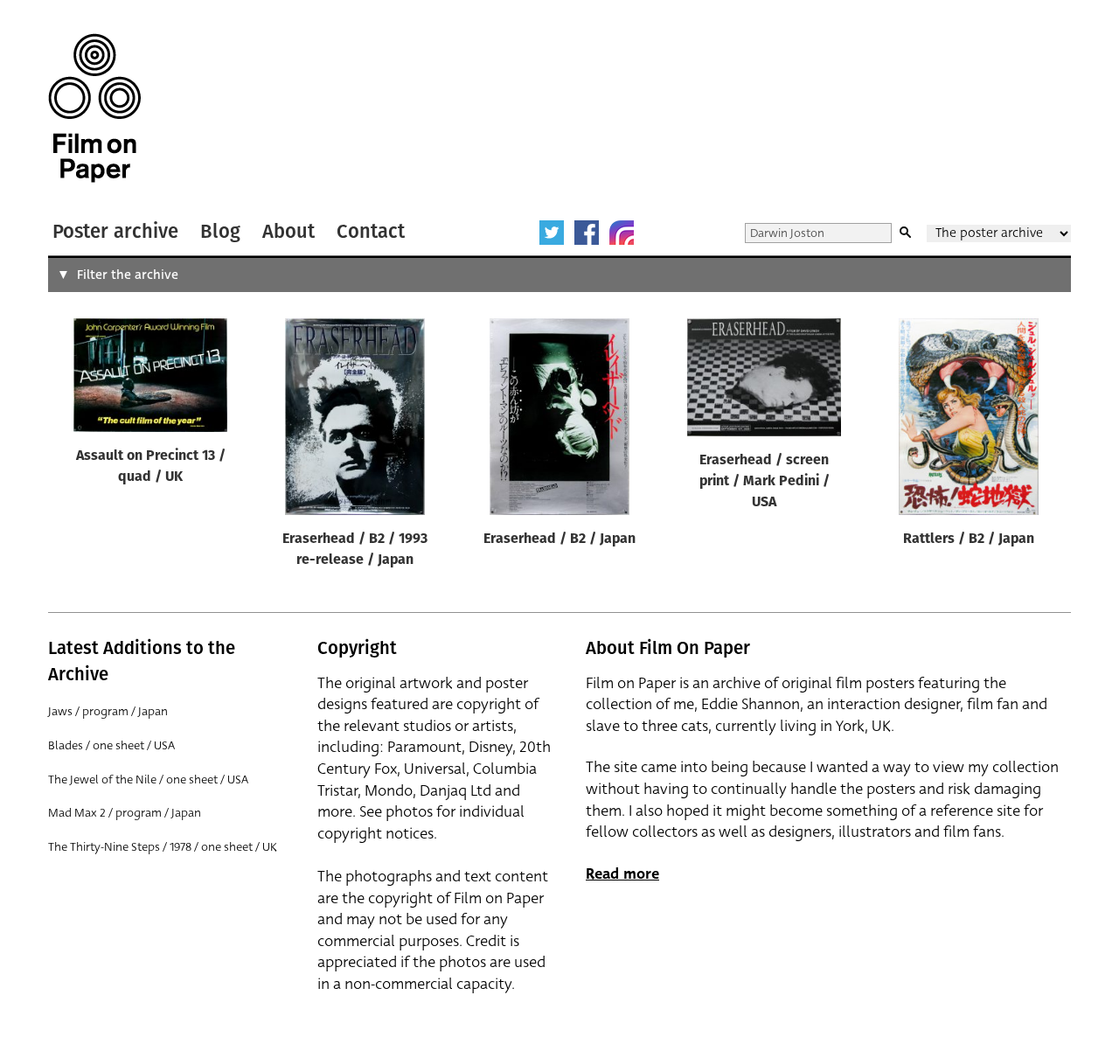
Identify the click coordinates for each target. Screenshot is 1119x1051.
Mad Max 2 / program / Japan (124, 812)
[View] (150, 378)
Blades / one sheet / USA (111, 745)
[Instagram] (621, 232)
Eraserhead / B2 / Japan (559, 539)
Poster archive (115, 231)
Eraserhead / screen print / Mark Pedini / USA (764, 482)
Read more (622, 874)
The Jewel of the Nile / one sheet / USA (148, 779)
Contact (371, 231)
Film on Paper (94, 108)
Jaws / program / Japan (108, 711)
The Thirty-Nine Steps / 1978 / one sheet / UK (162, 847)
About (288, 231)
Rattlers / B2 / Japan (968, 539)
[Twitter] (551, 232)
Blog (220, 231)
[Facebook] (586, 232)
